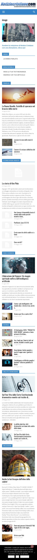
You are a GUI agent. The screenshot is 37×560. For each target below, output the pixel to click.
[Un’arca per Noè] (7, 537)
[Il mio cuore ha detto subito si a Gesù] (7, 235)
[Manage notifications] (32, 546)
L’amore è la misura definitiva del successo (24, 150)
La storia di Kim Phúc (10, 183)
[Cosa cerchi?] (7, 244)
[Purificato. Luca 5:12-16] (7, 225)
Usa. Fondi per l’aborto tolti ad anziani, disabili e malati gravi (23, 341)
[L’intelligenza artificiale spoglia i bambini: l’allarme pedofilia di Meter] (7, 363)
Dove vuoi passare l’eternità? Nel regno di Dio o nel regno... (24, 526)
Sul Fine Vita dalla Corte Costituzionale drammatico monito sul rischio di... (17, 396)
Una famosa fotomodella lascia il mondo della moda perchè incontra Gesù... (24, 214)
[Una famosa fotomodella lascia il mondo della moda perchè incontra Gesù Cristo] (7, 215)
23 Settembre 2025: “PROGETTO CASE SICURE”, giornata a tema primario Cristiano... (24, 332)
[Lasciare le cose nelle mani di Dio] (7, 142)
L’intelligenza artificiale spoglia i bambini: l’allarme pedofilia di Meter (24, 362)
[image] (18, 41)
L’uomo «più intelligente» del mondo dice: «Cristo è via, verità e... (24, 305)
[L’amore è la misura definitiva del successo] (7, 152)
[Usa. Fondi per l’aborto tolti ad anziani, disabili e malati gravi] (7, 342)
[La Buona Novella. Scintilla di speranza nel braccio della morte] (18, 95)
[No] (34, 553)
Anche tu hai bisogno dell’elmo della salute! (16, 480)
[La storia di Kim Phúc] (18, 173)
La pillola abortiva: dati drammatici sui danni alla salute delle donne (24, 426)
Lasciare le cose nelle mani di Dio (23, 141)
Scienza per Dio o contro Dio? (23, 314)
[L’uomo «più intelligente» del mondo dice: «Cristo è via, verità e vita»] (7, 306)
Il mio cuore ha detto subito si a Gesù (24, 233)
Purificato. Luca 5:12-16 (21, 222)
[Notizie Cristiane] (18, 5)
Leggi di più (24, 556)
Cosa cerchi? (18, 242)
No (17, 556)
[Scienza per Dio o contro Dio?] (7, 316)
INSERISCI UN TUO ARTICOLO (14, 75)
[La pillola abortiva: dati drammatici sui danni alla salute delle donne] (7, 426)
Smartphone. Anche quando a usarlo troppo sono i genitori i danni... (23, 352)
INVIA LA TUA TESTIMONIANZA (14, 72)
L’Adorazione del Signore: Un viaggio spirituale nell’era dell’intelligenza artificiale (16, 278)
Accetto (11, 556)
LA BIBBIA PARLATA (10, 59)
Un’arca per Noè (19, 535)
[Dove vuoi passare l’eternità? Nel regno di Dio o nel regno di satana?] (7, 528)
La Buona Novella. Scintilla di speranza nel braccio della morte (18, 107)
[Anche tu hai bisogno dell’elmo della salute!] (18, 463)
